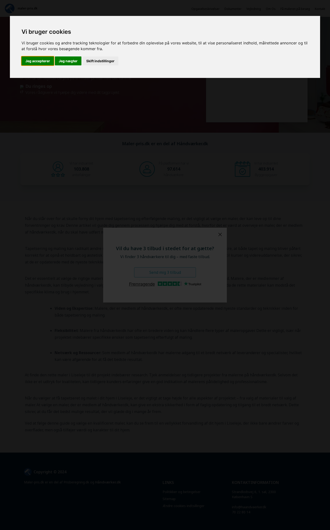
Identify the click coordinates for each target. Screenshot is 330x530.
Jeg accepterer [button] (37, 61)
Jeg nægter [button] (68, 61)
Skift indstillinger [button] (100, 61)
